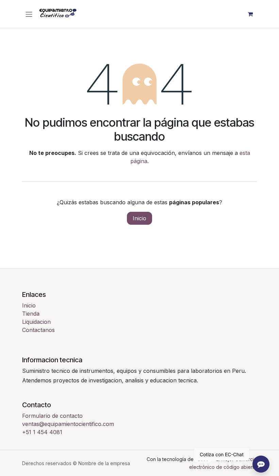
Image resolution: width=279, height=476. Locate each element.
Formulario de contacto (52, 415)
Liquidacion (36, 321)
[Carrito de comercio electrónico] (250, 14)
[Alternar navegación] (29, 14)
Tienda (30, 313)
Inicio (139, 218)
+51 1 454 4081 (42, 432)
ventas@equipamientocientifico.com (68, 424)
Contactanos (38, 330)
